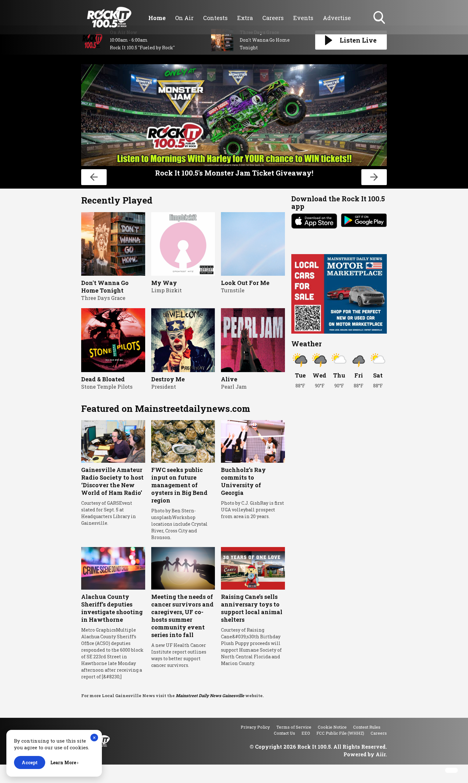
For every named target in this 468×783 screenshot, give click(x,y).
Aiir (381, 754)
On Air (184, 18)
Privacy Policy (255, 727)
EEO (305, 733)
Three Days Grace (103, 297)
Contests (215, 18)
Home (157, 18)
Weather (306, 343)
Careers (273, 18)
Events (303, 18)
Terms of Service (293, 727)
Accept (30, 762)
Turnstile (233, 290)
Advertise (337, 18)
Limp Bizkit (166, 290)
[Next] (374, 177)
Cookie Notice (332, 727)
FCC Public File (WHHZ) (340, 733)
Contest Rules (366, 727)
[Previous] (94, 177)
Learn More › (64, 762)
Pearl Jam (234, 386)
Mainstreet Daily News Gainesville (210, 695)
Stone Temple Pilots (106, 386)
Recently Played (116, 200)
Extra (245, 18)
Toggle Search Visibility (380, 24)
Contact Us (284, 733)
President (163, 386)
